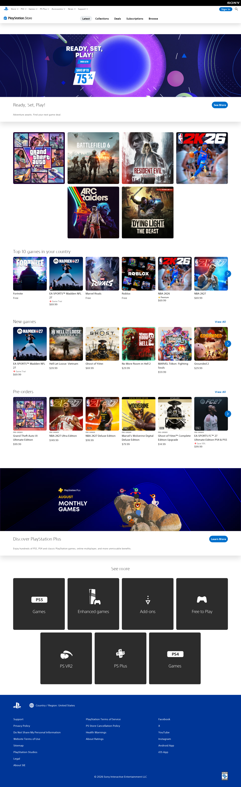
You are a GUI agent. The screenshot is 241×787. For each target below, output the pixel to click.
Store (13, 9)
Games (32, 9)
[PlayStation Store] (19, 18)
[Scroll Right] (228, 273)
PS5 (22, 9)
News (70, 9)
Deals (117, 18)
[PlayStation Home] (6, 9)
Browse (153, 18)
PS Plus (43, 9)
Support (82, 9)
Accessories (57, 9)
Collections (102, 18)
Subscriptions (134, 18)
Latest (86, 18)
